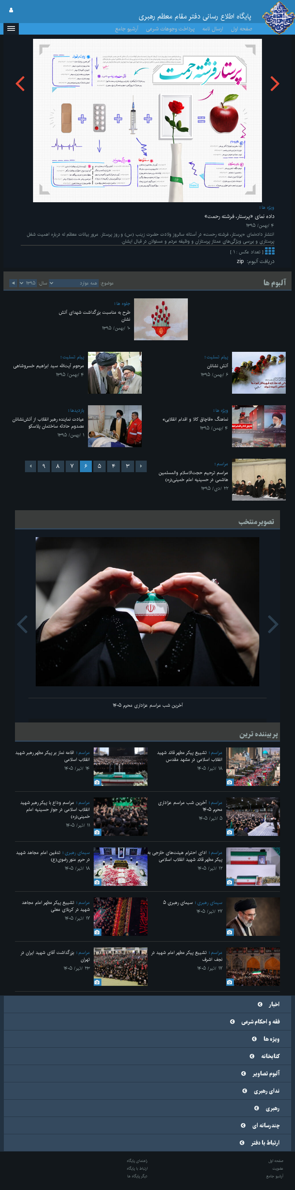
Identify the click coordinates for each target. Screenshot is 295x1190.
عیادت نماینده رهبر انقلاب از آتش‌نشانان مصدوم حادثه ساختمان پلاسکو (48, 423)
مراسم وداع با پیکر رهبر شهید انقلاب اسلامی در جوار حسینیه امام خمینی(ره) (55, 809)
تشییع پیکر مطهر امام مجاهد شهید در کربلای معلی (56, 906)
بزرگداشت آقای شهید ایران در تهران (55, 956)
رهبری (273, 1108)
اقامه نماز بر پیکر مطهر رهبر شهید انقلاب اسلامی (52, 756)
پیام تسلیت (217, 357)
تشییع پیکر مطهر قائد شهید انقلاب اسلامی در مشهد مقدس (189, 756)
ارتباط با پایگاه (137, 1168)
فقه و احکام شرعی (261, 1022)
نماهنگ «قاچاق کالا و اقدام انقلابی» (195, 419)
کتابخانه (270, 1056)
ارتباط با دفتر (265, 1143)
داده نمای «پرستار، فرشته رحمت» (239, 216)
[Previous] (141, 466)
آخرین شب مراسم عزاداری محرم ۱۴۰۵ (148, 705)
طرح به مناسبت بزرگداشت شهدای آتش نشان (94, 316)
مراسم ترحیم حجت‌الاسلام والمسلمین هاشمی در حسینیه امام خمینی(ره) (193, 476)
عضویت (277, 1168)
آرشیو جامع (126, 28)
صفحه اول (241, 28)
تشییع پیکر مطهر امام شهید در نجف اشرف (186, 956)
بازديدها (77, 410)
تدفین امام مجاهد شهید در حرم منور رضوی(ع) (53, 856)
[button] (11, 29)
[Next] (30, 466)
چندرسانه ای (266, 1126)
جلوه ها (123, 303)
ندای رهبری (267, 1091)
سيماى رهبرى (77, 852)
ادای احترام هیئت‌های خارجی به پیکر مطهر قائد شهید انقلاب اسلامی (185, 856)
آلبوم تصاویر (266, 1074)
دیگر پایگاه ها (137, 1176)
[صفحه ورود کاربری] (11, 10)
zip (242, 261)
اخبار (274, 1004)
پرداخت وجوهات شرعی (170, 28)
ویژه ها (268, 207)
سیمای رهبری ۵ (178, 902)
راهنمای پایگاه (137, 1161)
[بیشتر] (269, 252)
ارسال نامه (212, 28)
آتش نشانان (217, 365)
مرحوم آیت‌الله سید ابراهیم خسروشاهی (48, 365)
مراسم (222, 464)
